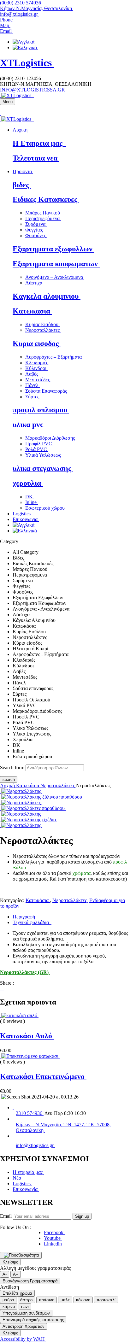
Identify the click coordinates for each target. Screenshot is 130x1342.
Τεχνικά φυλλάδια (32, 922)
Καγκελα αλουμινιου (46, 296)
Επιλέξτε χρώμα (17, 1293)
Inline (31, 502)
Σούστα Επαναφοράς (46, 391)
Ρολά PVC (36, 449)
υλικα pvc (29, 424)
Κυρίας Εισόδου (42, 324)
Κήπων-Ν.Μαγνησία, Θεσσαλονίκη (36, 8)
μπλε (65, 1300)
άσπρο (26, 1300)
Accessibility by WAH (23, 1339)
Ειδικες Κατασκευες (46, 199)
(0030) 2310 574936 (21, 2)
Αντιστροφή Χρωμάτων (23, 1326)
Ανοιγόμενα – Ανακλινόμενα (54, 277)
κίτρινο (9, 1306)
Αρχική (8, 785)
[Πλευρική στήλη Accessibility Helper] (21, 1255)
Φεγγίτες (34, 229)
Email (6, 1216)
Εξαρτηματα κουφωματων (56, 264)
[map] (13, 1119)
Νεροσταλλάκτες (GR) (25, 972)
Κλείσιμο (10, 1262)
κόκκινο (83, 1300)
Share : (7, 983)
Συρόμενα (36, 224)
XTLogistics (27, 62)
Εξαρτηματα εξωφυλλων (53, 249)
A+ (15, 1274)
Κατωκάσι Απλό (27, 1036)
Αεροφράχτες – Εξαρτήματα (54, 357)
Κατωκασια (32, 311)
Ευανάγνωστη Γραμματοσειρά (30, 1281)
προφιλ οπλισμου (41, 410)
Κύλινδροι (36, 368)
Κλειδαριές (37, 362)
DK (29, 496)
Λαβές (32, 374)
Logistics (22, 1183)
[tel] (13, 1107)
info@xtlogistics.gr (19, 14)
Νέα (17, 1178)
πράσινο (46, 1300)
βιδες (22, 185)
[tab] (71, 917)
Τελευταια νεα (36, 158)
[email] (13, 1136)
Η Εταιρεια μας (39, 143)
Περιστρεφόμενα (43, 218)
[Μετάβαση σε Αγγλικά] (24, 41)
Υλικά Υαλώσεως (43, 455)
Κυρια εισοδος (37, 343)
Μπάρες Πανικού (43, 212)
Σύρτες (32, 396)
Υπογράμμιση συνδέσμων (26, 1313)
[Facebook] (0, 988)
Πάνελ (32, 385)
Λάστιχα (34, 282)
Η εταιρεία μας (28, 1172)
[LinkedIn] (3, 988)
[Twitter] (2, 988)
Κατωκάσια (28, 785)
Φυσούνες (36, 235)
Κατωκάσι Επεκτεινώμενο (43, 1076)
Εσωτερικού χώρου (45, 508)
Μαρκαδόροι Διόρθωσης (50, 438)
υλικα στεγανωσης (43, 468)
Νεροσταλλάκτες (43, 330)
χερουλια (28, 483)
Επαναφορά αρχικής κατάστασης (33, 1319)
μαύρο (8, 1300)
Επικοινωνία (26, 1189)
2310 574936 (30, 1113)
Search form (12, 767)
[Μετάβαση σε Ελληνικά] (25, 47)
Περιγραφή (25, 916)
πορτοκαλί (106, 1300)
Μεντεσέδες (38, 379)
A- (5, 1274)
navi (25, 1306)
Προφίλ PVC (39, 443)
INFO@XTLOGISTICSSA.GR (34, 89)
